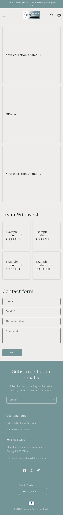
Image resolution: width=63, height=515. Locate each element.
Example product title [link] (14, 233)
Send (12, 352)
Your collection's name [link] (22, 55)
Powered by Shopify (40, 509)
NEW (9, 114)
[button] (4, 15)
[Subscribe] (52, 400)
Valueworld (26, 509)
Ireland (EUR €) (30, 491)
